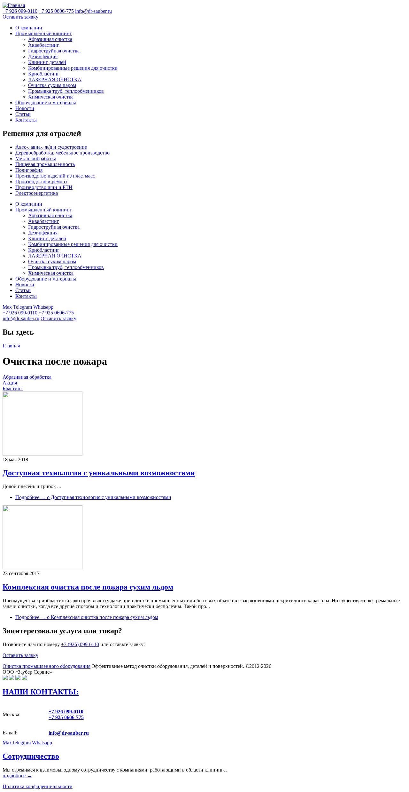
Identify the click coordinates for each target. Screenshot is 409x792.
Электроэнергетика (36, 193)
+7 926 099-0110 (20, 312)
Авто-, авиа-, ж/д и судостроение (51, 147)
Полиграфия (28, 170)
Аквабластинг (43, 45)
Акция (10, 382)
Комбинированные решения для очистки (73, 68)
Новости (24, 108)
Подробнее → (93, 497)
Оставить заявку (20, 17)
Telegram (22, 307)
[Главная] (14, 5)
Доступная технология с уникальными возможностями (99, 473)
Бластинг (13, 388)
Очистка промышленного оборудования (46, 666)
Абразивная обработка (27, 377)
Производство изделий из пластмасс (55, 175)
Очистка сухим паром (52, 85)
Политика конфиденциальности (38, 786)
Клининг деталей (47, 62)
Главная (11, 345)
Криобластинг (43, 73)
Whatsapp (43, 307)
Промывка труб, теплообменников (66, 91)
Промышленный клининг (43, 33)
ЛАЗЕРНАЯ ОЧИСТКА (54, 79)
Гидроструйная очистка (54, 50)
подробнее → (17, 775)
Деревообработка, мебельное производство (62, 152)
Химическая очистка (50, 96)
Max (7, 307)
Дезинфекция (43, 56)
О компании (28, 27)
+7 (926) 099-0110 (80, 644)
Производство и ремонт (41, 181)
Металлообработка (35, 158)
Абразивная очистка (50, 39)
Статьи (23, 114)
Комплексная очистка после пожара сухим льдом (88, 587)
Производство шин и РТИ (44, 187)
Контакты (26, 120)
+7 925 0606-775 (56, 312)
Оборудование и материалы (45, 102)
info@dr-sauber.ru (93, 11)
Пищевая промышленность (45, 164)
